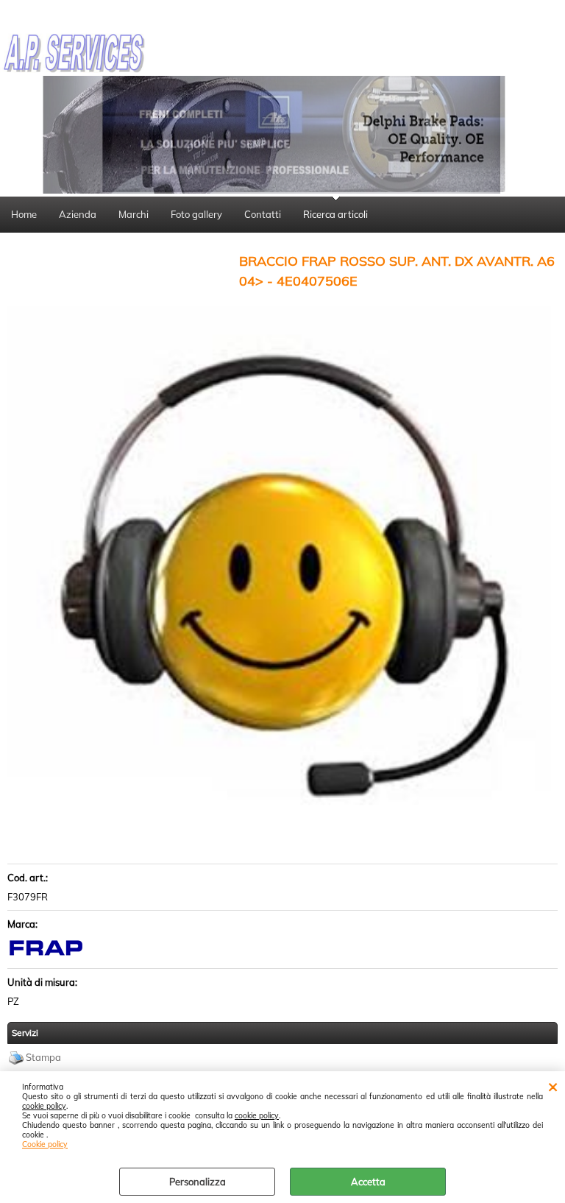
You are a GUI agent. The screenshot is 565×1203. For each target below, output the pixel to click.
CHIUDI (553, 1086)
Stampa (43, 1057)
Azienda (77, 214)
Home (24, 214)
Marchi (133, 214)
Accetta (368, 1182)
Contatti (262, 214)
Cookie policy (45, 1144)
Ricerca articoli (335, 214)
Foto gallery (196, 214)
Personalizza (197, 1182)
